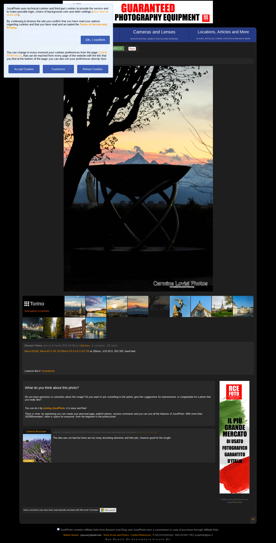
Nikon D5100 (31, 351)
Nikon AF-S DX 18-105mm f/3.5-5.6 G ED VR (64, 351)
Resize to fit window (140, 73)
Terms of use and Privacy (116, 535)
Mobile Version (71, 535)
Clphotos (84, 345)
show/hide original (146, 432)
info (239, 502)
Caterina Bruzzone (36, 431)
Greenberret (48, 371)
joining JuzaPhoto (54, 408)
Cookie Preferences (141, 535)
